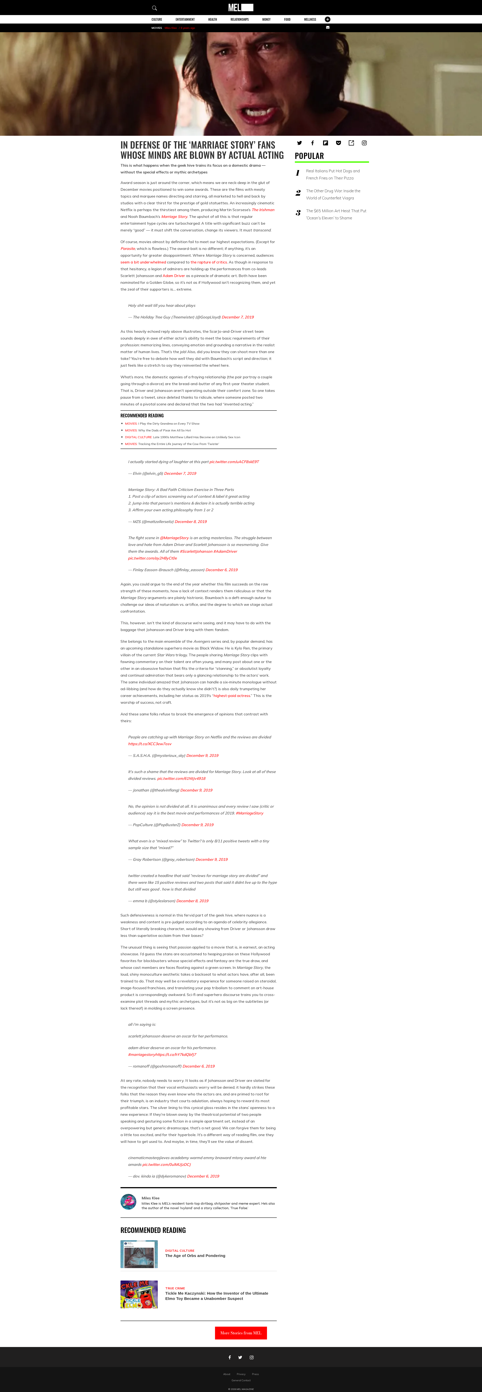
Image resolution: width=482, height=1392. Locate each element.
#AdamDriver (225, 551)
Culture (157, 19)
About (226, 1374)
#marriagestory (141, 1054)
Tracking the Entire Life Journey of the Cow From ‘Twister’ (172, 444)
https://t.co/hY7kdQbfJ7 (175, 1054)
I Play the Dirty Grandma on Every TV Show (162, 423)
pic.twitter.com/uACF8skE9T (234, 461)
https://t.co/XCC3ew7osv (149, 743)
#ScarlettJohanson (196, 551)
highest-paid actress (232, 695)
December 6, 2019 (221, 569)
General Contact (241, 1380)
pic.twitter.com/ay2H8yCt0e (152, 558)
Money (266, 19)
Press (255, 1374)
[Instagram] (364, 143)
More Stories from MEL (241, 1333)
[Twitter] (299, 143)
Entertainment (185, 19)
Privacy (241, 1374)
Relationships (240, 19)
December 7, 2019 (238, 317)
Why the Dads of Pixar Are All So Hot (158, 430)
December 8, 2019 (191, 521)
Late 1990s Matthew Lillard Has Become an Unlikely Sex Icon (182, 437)
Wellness (310, 19)
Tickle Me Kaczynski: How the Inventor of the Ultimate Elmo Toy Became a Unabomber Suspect (216, 1296)
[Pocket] (338, 143)
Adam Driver (174, 275)
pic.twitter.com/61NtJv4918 (181, 778)
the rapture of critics (209, 262)
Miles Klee (171, 28)
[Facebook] (312, 143)
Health (212, 19)
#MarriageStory (249, 813)
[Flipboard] (325, 143)
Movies (157, 28)
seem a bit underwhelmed (143, 262)
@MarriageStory (174, 537)
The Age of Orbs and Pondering (195, 1255)
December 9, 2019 (202, 755)
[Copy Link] (351, 143)
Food (287, 19)
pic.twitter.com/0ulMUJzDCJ (166, 1164)
